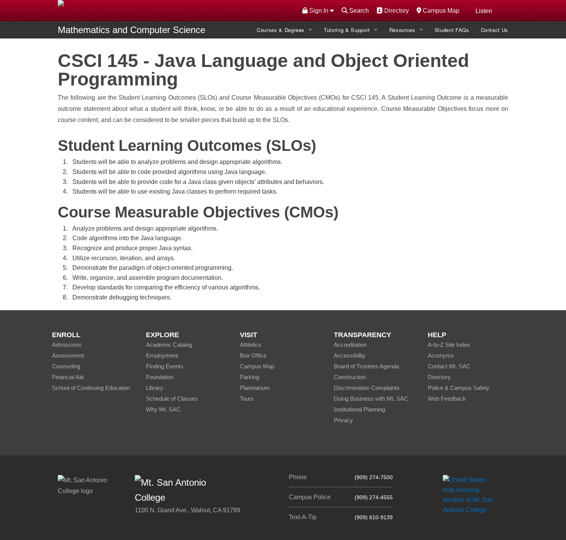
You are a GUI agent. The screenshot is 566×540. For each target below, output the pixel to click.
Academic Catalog (169, 344)
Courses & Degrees (281, 29)
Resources (402, 29)
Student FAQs (452, 29)
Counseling (66, 366)
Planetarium (255, 388)
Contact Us (495, 29)
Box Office (253, 355)
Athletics (250, 344)
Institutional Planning (359, 409)
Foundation (160, 377)
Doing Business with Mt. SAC (371, 398)
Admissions (67, 344)
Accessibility (349, 355)
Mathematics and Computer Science (131, 30)
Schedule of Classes (172, 398)
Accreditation (350, 344)
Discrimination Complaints (367, 388)
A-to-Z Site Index (449, 344)
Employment (162, 355)
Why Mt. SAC (163, 409)
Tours (247, 398)
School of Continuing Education (91, 388)
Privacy (343, 420)
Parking (249, 377)
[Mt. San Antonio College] (471, 494)
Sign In (319, 10)
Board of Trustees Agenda (366, 366)
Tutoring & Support (347, 29)
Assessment (68, 355)
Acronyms (441, 355)
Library (154, 388)
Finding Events (164, 366)
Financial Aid (68, 377)
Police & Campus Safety (458, 388)
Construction (350, 377)
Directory (395, 10)
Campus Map (440, 10)
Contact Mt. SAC (449, 366)
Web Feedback (447, 398)
